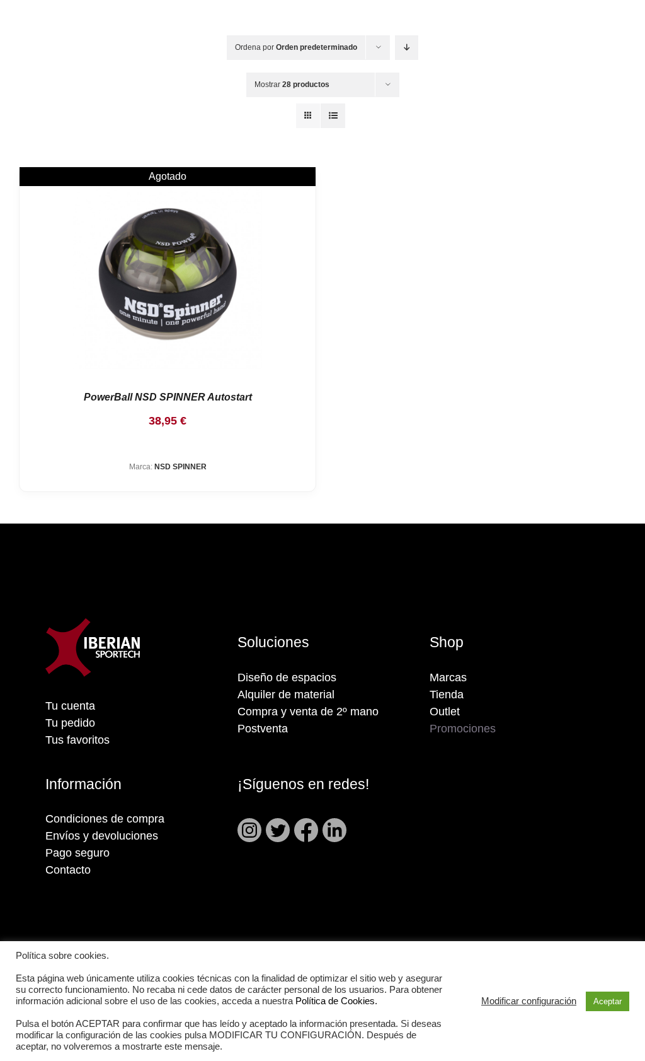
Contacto (68, 870)
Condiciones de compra (104, 818)
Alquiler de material (285, 694)
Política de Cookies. (336, 1001)
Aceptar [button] (607, 1001)
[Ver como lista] (333, 115)
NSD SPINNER (180, 466)
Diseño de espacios (286, 677)
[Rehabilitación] (167, 274)
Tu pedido (70, 723)
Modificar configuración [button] (528, 1001)
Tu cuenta (70, 706)
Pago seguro (77, 853)
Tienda (447, 694)
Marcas (448, 677)
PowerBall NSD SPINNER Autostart (168, 397)
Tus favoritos (77, 740)
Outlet (445, 711)
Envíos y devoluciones (101, 835)
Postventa (262, 728)
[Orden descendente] (406, 48)
